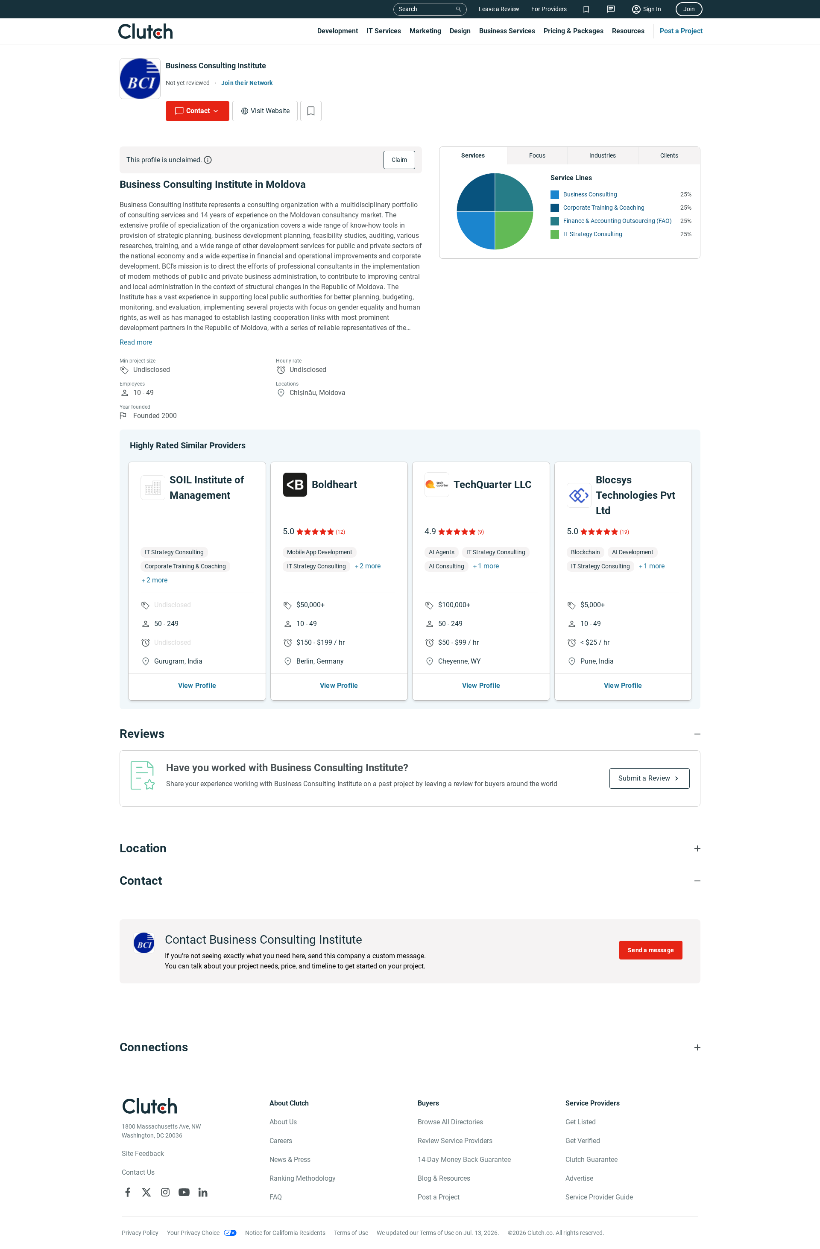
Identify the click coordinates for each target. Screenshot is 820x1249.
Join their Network (247, 82)
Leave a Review (499, 9)
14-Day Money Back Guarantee (464, 1159)
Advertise (579, 1178)
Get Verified (582, 1141)
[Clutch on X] (146, 1192)
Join (689, 9)
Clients (669, 155)
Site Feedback (143, 1154)
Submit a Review (644, 778)
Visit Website (270, 111)
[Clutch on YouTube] (184, 1192)
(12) (340, 532)
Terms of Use (351, 1232)
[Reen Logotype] (153, 487)
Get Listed (580, 1122)
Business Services (507, 31)
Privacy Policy (140, 1232)
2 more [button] (156, 580)
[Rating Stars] (315, 531)
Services (473, 155)
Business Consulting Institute (216, 65)
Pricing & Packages (573, 31)
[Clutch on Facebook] (128, 1192)
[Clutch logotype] (145, 31)
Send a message (651, 950)
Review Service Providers (455, 1141)
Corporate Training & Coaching (603, 207)
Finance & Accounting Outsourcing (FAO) (617, 220)
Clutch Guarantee (591, 1159)
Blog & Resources (444, 1178)
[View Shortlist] (586, 9)
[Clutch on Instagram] (165, 1192)
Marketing (425, 31)
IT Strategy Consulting (592, 234)
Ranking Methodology (302, 1178)
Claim (399, 159)
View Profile (197, 686)
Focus (537, 155)
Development (337, 31)
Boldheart (334, 485)
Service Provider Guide (599, 1197)
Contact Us (138, 1172)
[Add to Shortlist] (311, 111)
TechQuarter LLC (493, 485)
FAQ (275, 1197)
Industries (602, 155)
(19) (624, 532)
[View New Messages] (611, 9)
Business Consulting (590, 194)
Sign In (652, 9)
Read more (136, 342)
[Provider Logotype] (140, 78)
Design (460, 31)
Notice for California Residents (285, 1232)
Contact (198, 111)
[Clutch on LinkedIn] (203, 1192)
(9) (480, 532)
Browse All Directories (450, 1122)
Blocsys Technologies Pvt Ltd (635, 495)
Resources (628, 31)
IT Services (383, 31)
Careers (280, 1141)
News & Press (289, 1159)
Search (408, 9)
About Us (283, 1122)
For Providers (549, 9)
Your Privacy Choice (193, 1232)
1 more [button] (488, 566)
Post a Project (681, 31)
